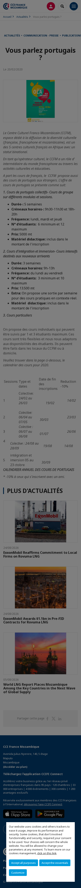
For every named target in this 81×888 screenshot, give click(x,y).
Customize (18, 872)
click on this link (46, 853)
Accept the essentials (55, 863)
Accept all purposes (23, 863)
